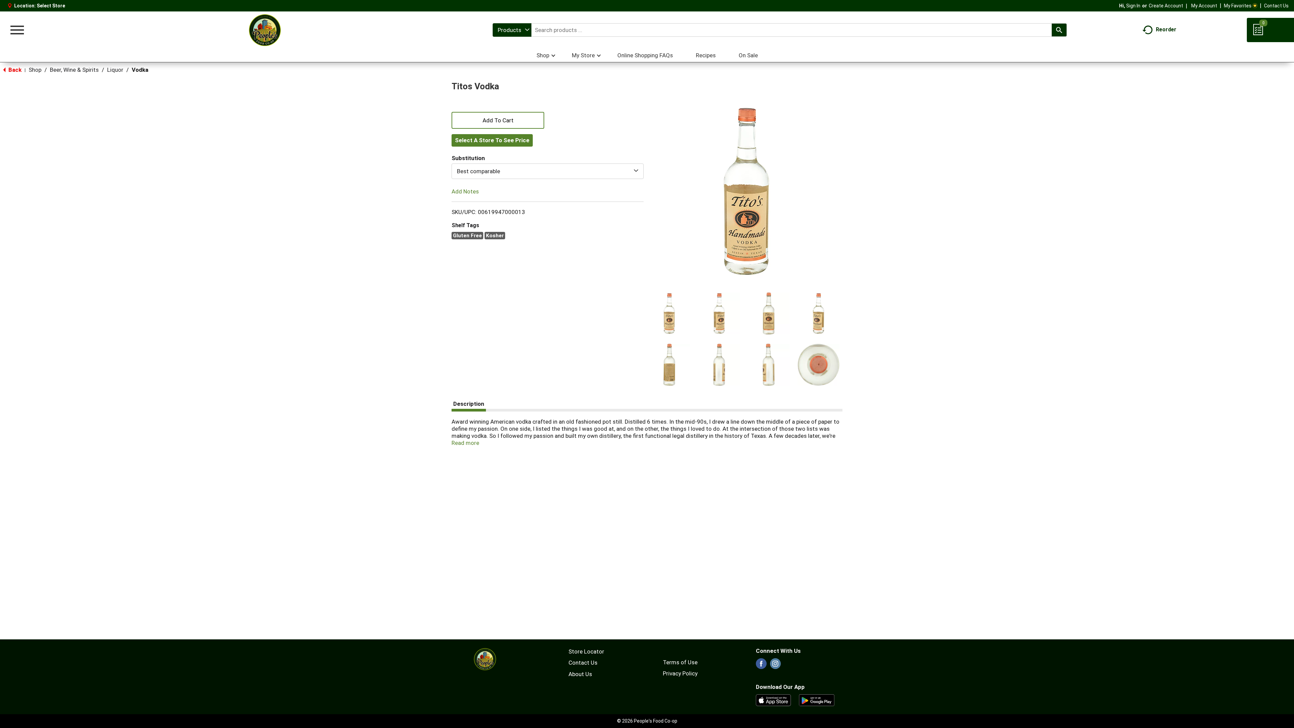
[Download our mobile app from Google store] (816, 699)
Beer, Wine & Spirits (74, 69)
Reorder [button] (1166, 29)
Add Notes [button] (465, 191)
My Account (1204, 5)
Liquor (115, 69)
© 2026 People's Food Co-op (647, 721)
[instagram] (775, 665)
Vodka (140, 69)
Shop (35, 69)
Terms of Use (680, 662)
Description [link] (468, 403)
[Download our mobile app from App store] (773, 699)
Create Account (1166, 5)
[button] (669, 313)
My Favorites (1238, 5)
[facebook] (761, 665)
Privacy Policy (680, 673)
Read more (465, 442)
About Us (580, 674)
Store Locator (586, 651)
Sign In (1133, 5)
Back (14, 69)
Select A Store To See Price (492, 140)
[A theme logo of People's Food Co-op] (264, 30)
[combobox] (512, 30)
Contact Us (1276, 5)
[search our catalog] (1059, 30)
